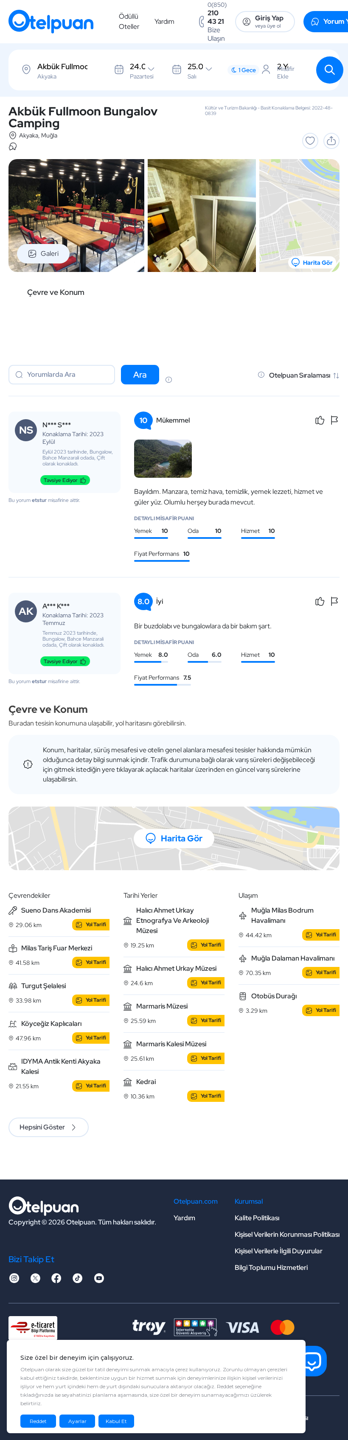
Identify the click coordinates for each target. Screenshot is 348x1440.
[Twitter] (35, 1280)
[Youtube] (98, 1280)
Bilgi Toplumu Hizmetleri (271, 1267)
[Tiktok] (77, 1280)
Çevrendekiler (29, 895)
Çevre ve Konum (55, 292)
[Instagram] (14, 1280)
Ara (140, 374)
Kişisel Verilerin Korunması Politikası (287, 1234)
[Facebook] (56, 1280)
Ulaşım (248, 895)
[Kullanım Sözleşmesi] (168, 380)
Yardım (164, 21)
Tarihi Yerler (140, 895)
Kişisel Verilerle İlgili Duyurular (279, 1251)
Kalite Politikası (257, 1217)
